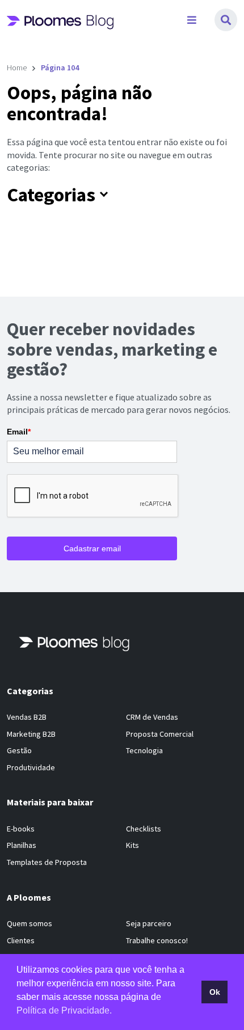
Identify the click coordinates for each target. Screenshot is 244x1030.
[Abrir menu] (191, 20)
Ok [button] (214, 992)
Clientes (21, 940)
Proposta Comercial (159, 734)
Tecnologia (144, 750)
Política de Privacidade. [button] (64, 1010)
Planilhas (21, 845)
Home (17, 67)
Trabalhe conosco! (157, 940)
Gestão (19, 750)
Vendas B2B (27, 717)
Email (19, 431)
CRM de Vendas (152, 717)
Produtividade (31, 767)
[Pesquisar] (225, 20)
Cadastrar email (92, 548)
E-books (21, 829)
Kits (132, 845)
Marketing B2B (31, 734)
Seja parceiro (148, 923)
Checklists (143, 829)
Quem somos (29, 923)
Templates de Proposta (47, 862)
